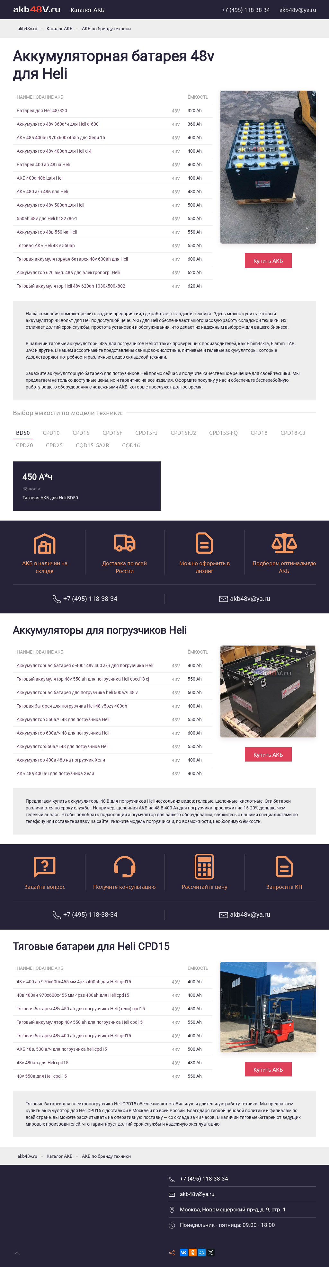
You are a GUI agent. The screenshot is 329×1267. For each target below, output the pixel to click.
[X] (211, 1252)
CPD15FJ (146, 432)
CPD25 (54, 445)
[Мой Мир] (202, 1252)
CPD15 (81, 432)
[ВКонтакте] (184, 1252)
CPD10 (51, 432)
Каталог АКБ (87, 9)
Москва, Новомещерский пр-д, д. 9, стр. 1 (233, 1209)
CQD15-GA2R (92, 445)
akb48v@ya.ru (298, 9)
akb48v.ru (27, 28)
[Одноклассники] (193, 1252)
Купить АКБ (268, 260)
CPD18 (259, 432)
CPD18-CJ (293, 432)
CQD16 (131, 445)
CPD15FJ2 (183, 432)
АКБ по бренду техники (106, 28)
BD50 (23, 432)
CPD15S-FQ (223, 432)
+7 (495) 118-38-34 (246, 9)
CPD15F (112, 432)
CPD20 (24, 445)
